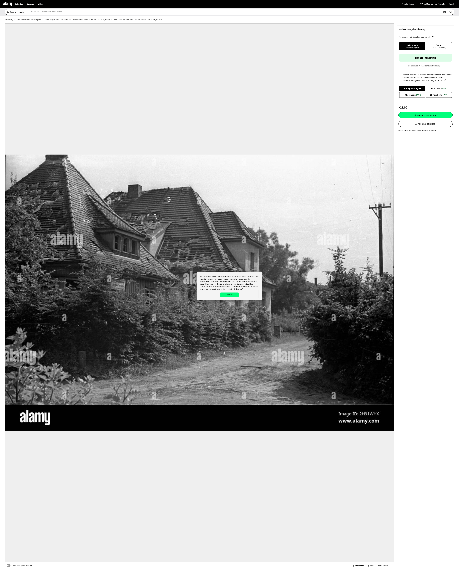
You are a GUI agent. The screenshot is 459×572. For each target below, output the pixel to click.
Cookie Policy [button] (247, 286)
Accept (229, 294)
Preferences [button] (238, 289)
